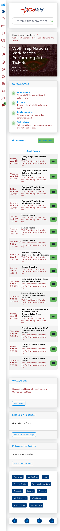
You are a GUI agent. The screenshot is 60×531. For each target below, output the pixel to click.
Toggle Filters (47, 140)
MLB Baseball (20, 498)
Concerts (18, 491)
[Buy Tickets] (53, 161)
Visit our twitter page (23, 463)
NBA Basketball (39, 498)
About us (18, 477)
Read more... (19, 403)
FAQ (45, 477)
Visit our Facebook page (24, 434)
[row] (33, 161)
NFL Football (19, 505)
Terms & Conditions (41, 484)
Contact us (33, 477)
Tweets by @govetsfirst (23, 454)
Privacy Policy (20, 484)
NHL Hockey (36, 505)
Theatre (42, 491)
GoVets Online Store (21, 423)
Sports (30, 491)
